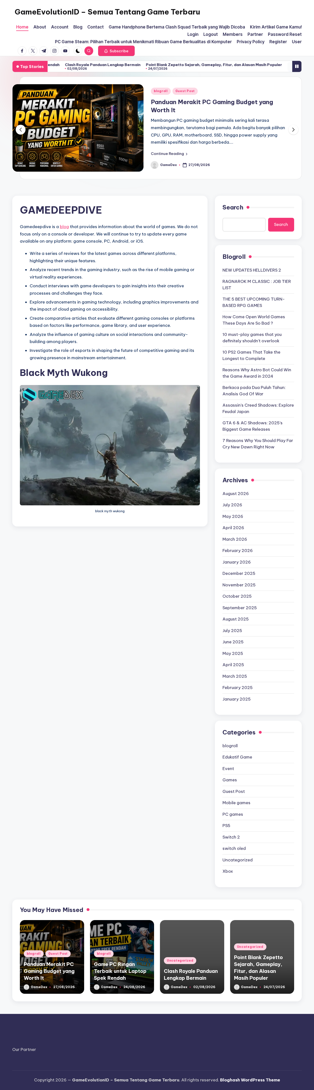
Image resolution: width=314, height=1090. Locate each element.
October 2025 (237, 596)
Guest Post (185, 91)
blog (64, 226)
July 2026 (232, 505)
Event (228, 768)
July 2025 (232, 630)
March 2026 (234, 539)
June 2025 (233, 642)
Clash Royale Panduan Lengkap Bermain (65, 64)
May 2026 (232, 516)
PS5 (226, 825)
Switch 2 (231, 837)
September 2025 (239, 607)
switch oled (234, 848)
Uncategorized (237, 860)
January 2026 (236, 562)
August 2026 (235, 493)
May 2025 (232, 653)
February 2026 (237, 550)
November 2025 (239, 584)
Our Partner (24, 1049)
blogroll (161, 91)
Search (232, 207)
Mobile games (236, 802)
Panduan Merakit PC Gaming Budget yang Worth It (49, 971)
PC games (232, 814)
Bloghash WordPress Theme (250, 1080)
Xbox (227, 871)
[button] (116, 51)
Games (229, 780)
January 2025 (236, 699)
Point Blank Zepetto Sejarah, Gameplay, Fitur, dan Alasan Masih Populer (177, 64)
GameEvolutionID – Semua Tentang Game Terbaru (107, 11)
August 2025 (235, 619)
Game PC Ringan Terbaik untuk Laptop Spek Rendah (120, 971)
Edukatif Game (237, 757)
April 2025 (233, 664)
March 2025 (234, 676)
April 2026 (233, 527)
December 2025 (238, 573)
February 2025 (237, 687)
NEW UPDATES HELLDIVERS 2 (251, 270)
